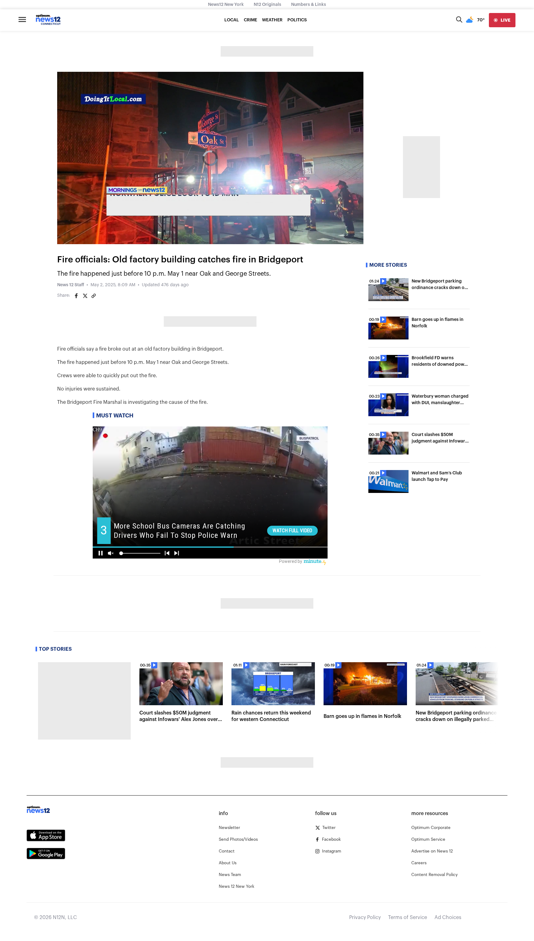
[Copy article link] (93, 295)
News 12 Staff (70, 285)
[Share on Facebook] (76, 295)
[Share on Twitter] (85, 295)
